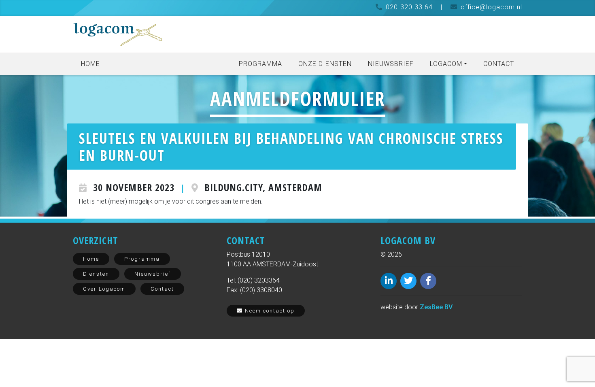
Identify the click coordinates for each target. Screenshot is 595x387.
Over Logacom (104, 289)
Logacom (446, 64)
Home (90, 64)
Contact (498, 64)
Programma (260, 64)
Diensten (96, 274)
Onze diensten (325, 64)
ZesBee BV (436, 307)
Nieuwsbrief (391, 64)
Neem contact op (269, 311)
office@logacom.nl (491, 7)
